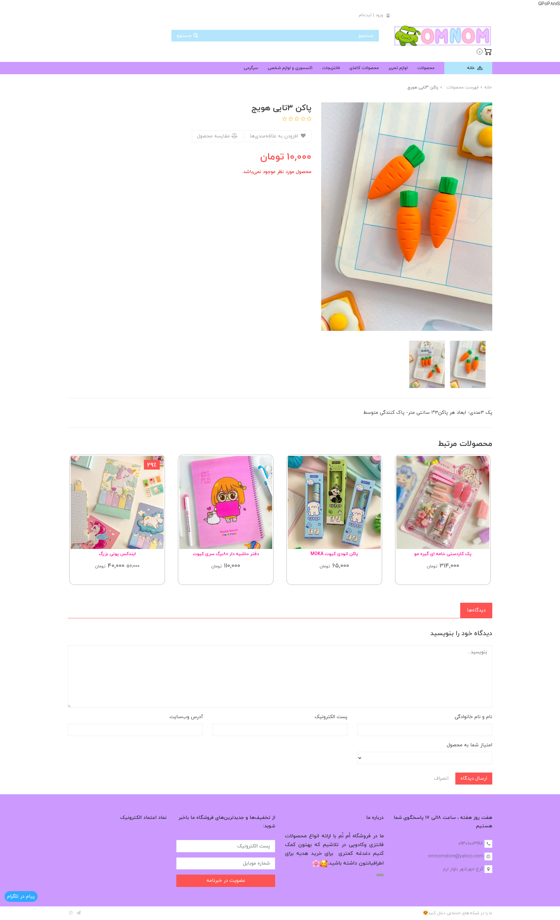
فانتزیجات (331, 68)
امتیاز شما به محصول (469, 745)
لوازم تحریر (398, 68)
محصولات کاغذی (364, 68)
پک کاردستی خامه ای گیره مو (443, 554)
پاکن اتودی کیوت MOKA (334, 554)
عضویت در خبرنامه (225, 880)
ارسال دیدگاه (474, 778)
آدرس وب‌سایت (186, 717)
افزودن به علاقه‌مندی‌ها (275, 136)
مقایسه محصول (214, 136)
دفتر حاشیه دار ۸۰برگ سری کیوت (226, 554)
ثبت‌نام (365, 15)
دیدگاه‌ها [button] (476, 610)
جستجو (185, 35)
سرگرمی (251, 68)
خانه (471, 68)
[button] (484, 50)
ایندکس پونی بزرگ (117, 554)
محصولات (426, 68)
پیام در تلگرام (21, 896)
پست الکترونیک (331, 717)
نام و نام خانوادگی (473, 717)
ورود (379, 15)
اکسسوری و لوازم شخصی (290, 68)
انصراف (441, 778)
